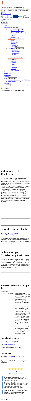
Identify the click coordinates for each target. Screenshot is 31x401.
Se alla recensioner (15, 374)
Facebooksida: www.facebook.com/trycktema (9, 233)
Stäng (2, 12)
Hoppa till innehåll (6, 14)
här (16, 265)
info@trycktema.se (10, 344)
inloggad (11, 356)
